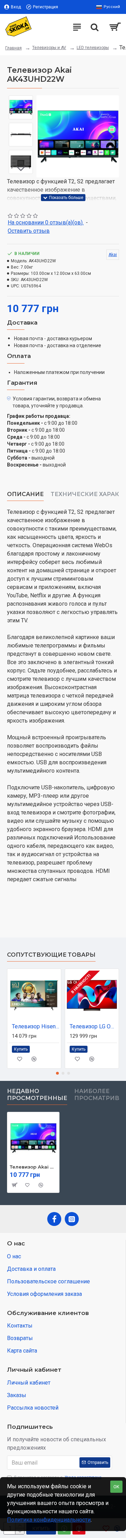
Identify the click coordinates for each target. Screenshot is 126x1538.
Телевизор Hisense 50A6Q (35, 1026)
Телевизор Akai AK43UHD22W (33, 1167)
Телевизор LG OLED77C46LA (93, 1026)
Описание (25, 494)
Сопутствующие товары (51, 954)
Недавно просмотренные (37, 1094)
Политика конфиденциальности (49, 1519)
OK (116, 1486)
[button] (43, 136)
